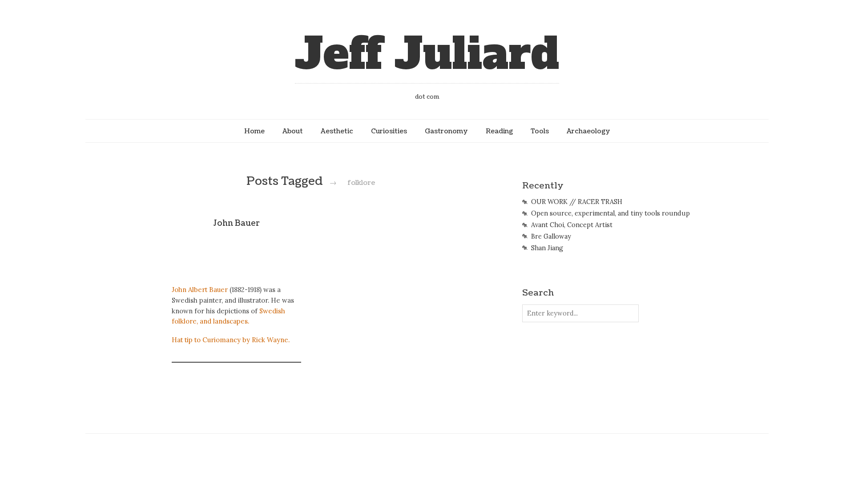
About (292, 131)
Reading (499, 131)
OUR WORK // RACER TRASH (576, 202)
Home (254, 131)
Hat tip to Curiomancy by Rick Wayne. (231, 340)
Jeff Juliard (427, 54)
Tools (540, 131)
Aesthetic (337, 131)
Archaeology (588, 131)
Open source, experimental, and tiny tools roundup (610, 213)
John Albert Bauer (200, 289)
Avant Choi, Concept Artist (571, 225)
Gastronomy (446, 131)
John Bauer (236, 223)
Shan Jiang (547, 248)
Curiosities (389, 131)
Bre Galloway (551, 236)
